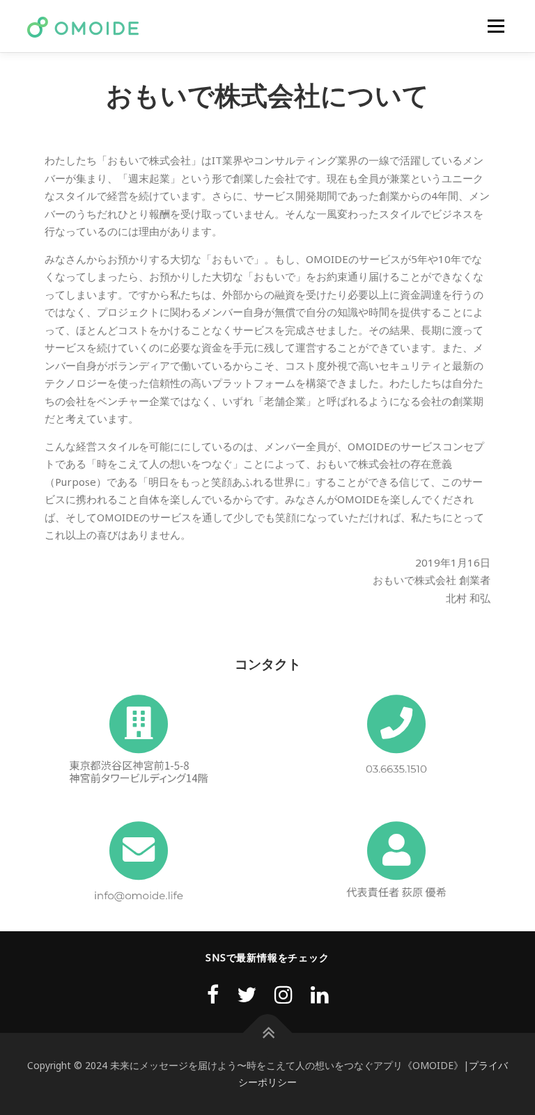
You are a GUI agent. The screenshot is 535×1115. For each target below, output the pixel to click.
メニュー (495, 26)
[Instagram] (283, 994)
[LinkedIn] (320, 994)
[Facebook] (213, 994)
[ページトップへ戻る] (268, 1033)
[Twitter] (246, 994)
